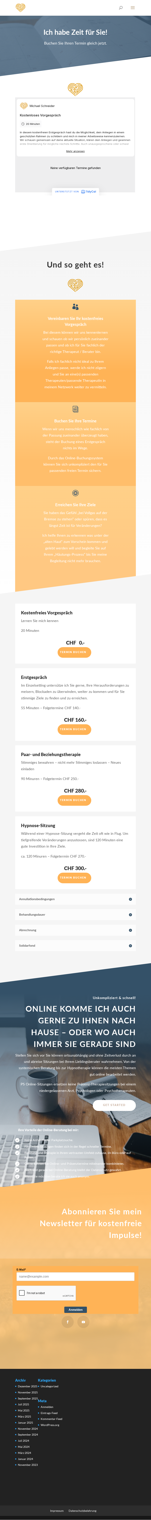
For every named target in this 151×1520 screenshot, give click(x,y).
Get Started (114, 1105)
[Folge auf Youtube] (83, 1322)
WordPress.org (50, 1425)
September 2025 (28, 1398)
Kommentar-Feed (51, 1418)
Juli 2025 (23, 1404)
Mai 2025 (23, 1410)
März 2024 (24, 1452)
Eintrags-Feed (49, 1413)
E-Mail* (21, 1269)
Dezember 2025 (27, 1386)
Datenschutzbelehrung (82, 1510)
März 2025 (24, 1416)
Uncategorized (49, 1386)
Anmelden (76, 1309)
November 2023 (28, 1464)
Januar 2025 (25, 1422)
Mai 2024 (23, 1446)
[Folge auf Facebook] (68, 1322)
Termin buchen (73, 652)
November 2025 (28, 1392)
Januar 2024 (25, 1459)
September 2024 (28, 1434)
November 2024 (28, 1428)
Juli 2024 (23, 1440)
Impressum (57, 1510)
